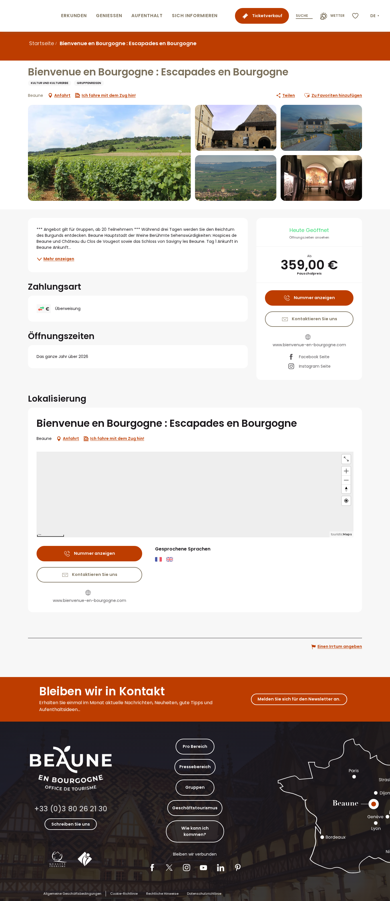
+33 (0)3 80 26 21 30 (70, 809)
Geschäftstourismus (195, 808)
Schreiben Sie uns (70, 824)
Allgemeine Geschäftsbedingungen (72, 893)
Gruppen (195, 787)
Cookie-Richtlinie (124, 893)
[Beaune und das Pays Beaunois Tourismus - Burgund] (29, 16)
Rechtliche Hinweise (162, 893)
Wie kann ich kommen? (195, 831)
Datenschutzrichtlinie (204, 893)
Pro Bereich (195, 746)
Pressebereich (195, 767)
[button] (375, 16)
